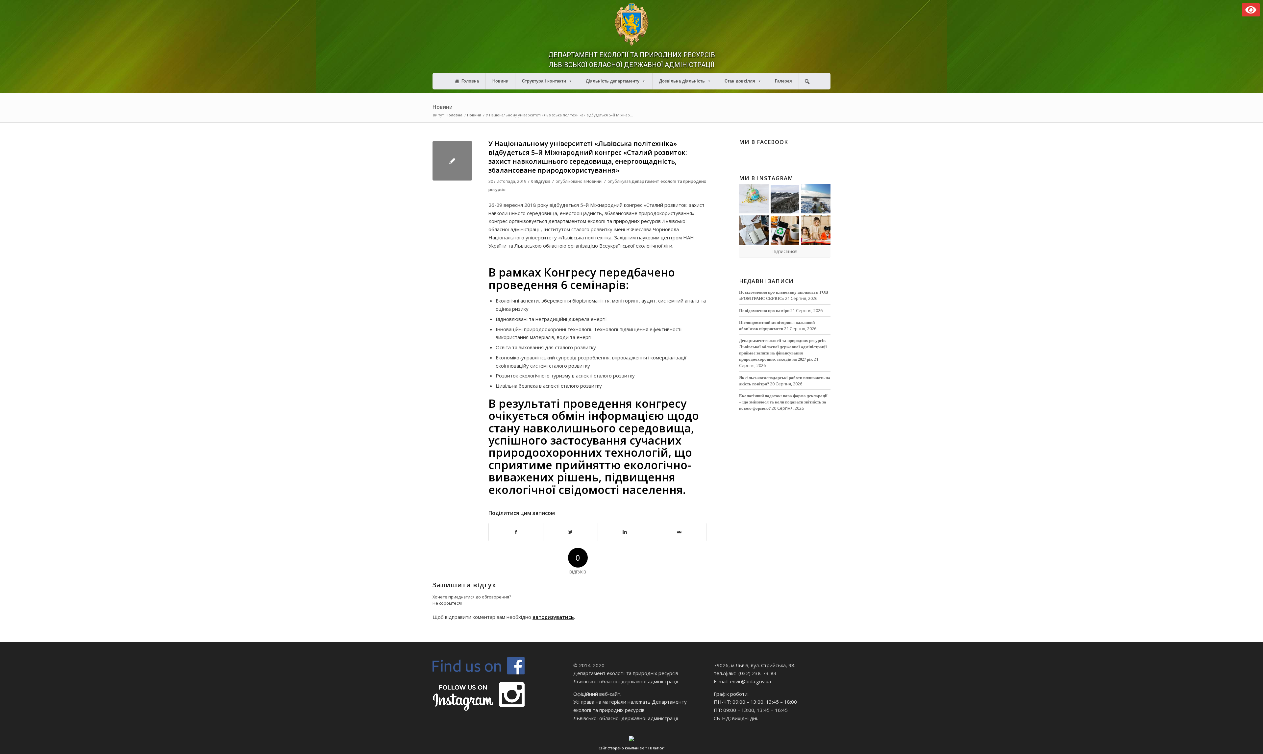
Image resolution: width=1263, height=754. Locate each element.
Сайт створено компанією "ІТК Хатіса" (631, 748)
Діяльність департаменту (612, 81)
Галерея (783, 81)
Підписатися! (785, 251)
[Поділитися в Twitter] (570, 532)
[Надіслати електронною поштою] (679, 532)
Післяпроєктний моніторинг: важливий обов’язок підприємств (777, 325)
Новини (500, 81)
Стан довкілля (740, 81)
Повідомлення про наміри (764, 310)
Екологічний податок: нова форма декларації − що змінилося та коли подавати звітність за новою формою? (783, 402)
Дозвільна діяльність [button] (682, 81)
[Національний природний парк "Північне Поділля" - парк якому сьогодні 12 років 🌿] (815, 199)
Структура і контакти (544, 81)
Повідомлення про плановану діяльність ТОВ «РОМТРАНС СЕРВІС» (783, 295)
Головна (470, 81)
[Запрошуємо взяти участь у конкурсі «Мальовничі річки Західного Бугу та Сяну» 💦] (815, 230)
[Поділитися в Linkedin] (625, 532)
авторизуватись (553, 617)
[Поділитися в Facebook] (516, 532)
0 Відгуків (541, 181)
